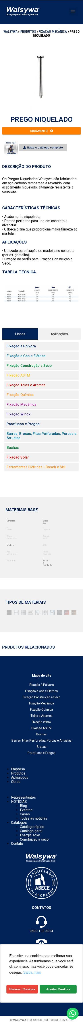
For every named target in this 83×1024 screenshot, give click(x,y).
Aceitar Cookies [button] (58, 989)
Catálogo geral (31, 831)
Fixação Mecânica (53, 32)
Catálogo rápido (32, 827)
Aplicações (19, 777)
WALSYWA (10, 32)
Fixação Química (41, 709)
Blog (23, 806)
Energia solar (30, 835)
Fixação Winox (41, 722)
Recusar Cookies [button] (22, 989)
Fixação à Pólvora (41, 685)
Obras (15, 782)
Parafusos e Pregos (41, 753)
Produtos (28, 32)
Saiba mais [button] (32, 972)
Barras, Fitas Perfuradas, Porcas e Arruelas (41, 740)
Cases (25, 814)
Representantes (23, 797)
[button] (72, 11)
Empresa (18, 769)
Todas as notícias (33, 818)
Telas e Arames (41, 716)
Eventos (26, 810)
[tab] (20, 334)
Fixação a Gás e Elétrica (41, 691)
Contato (17, 843)
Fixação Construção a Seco (41, 697)
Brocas (41, 746)
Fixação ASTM (41, 728)
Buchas (41, 734)
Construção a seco (34, 839)
